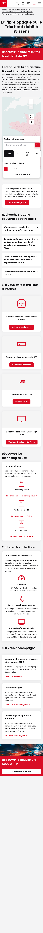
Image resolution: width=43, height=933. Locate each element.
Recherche (17, 3)
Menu (40, 3)
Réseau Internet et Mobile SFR (19, 10)
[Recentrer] (31, 116)
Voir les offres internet (21, 327)
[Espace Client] (34, 3)
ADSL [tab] (36, 154)
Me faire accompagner (15, 735)
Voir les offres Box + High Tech (21, 442)
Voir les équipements (21, 365)
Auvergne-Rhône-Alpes (10, 14)
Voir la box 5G (21, 402)
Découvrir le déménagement (17, 704)
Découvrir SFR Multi (13, 676)
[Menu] (40, 3)
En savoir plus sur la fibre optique (20, 496)
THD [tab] (18, 154)
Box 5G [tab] (27, 153)
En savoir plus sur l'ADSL (20, 536)
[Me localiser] (31, 122)
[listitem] (21, 229)
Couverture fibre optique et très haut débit (17, 12)
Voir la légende (21, 174)
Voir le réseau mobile (21, 771)
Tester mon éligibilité (17, 202)
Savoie (23, 14)
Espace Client (34, 3)
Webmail (29, 3)
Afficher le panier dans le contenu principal (23, 3)
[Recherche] (17, 3)
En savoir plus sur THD (20, 516)
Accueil (4, 10)
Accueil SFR (3, 3)
